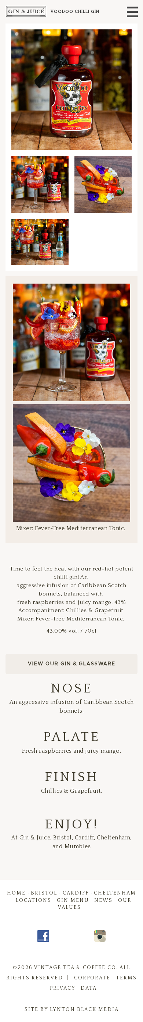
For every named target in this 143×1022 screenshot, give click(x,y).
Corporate (92, 978)
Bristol (44, 893)
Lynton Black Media (84, 1009)
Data (89, 988)
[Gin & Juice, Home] (23, 12)
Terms (126, 978)
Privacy (62, 988)
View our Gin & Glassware (71, 664)
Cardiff (76, 893)
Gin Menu (73, 900)
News (103, 900)
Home (16, 893)
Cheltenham (115, 893)
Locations (33, 900)
